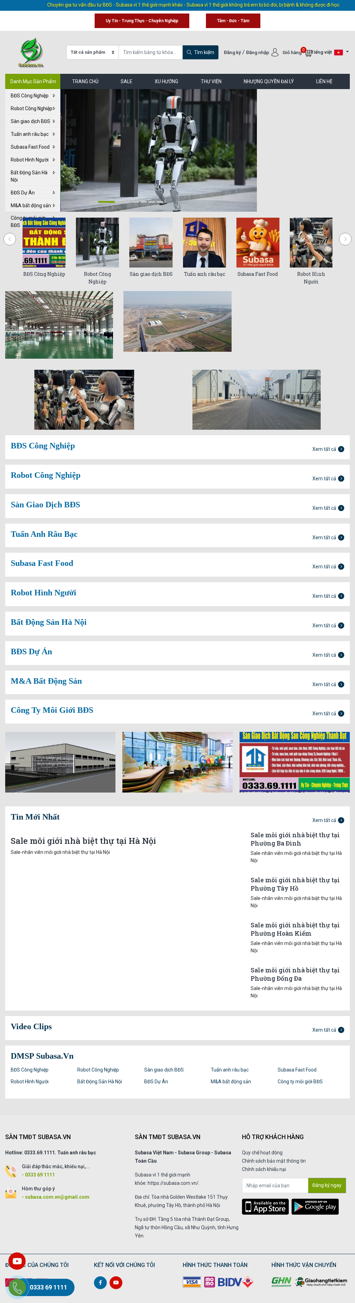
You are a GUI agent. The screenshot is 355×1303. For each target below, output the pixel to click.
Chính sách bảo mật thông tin (274, 1161)
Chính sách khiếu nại (264, 1169)
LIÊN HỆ (324, 81)
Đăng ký (232, 52)
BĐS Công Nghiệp (30, 95)
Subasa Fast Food (30, 147)
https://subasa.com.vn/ (173, 1183)
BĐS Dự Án (23, 192)
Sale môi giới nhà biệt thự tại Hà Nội (83, 840)
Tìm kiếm (203, 52)
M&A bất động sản (31, 205)
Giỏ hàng (293, 52)
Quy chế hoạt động (262, 1152)
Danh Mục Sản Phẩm (33, 81)
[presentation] (9, 239)
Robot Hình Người (30, 160)
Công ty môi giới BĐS (300, 1081)
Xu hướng (166, 81)
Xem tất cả (324, 449)
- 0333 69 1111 (38, 1175)
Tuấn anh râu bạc (30, 134)
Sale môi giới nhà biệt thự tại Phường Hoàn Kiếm (295, 929)
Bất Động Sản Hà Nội (29, 176)
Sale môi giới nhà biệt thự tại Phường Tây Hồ (295, 884)
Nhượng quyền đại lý (269, 81)
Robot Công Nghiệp (31, 108)
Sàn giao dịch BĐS (30, 121)
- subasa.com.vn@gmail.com (55, 1197)
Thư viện (211, 81)
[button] (93, 202)
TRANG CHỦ (85, 81)
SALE (126, 81)
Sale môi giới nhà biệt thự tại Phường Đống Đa (295, 974)
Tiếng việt (322, 52)
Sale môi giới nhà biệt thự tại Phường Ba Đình (295, 839)
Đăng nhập (258, 52)
